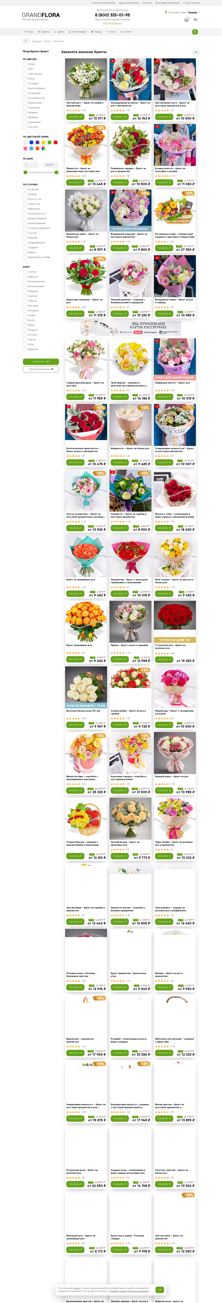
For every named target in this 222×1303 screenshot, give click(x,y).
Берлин (192, 12)
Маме (31, 325)
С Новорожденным (39, 228)
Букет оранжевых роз (79, 645)
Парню (32, 339)
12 (82, 110)
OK (160, 1290)
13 (127, 110)
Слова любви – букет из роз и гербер (128, 712)
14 (127, 456)
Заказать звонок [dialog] (112, 23)
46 (171, 390)
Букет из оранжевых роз (80, 580)
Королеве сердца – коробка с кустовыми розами (129, 778)
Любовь (32, 194)
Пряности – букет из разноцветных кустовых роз (83, 170)
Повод (98, 32)
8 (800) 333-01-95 (112, 15)
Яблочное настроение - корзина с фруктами (174, 1040)
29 (82, 307)
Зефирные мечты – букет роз (172, 383)
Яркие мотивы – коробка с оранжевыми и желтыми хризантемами (82, 778)
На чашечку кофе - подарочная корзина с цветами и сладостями (174, 235)
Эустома (33, 127)
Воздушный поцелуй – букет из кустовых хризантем (129, 235)
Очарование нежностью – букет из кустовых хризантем (174, 450)
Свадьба (33, 247)
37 (127, 653)
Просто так (34, 199)
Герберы (33, 117)
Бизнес (32, 252)
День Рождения (36, 223)
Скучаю (32, 233)
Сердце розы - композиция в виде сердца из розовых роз (128, 1171)
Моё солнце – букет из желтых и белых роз (174, 581)
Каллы (31, 79)
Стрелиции (34, 122)
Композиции (79, 32)
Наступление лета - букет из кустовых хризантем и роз (172, 104)
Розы (30, 32)
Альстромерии (36, 88)
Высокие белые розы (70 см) (83, 711)
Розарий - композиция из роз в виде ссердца (128, 1040)
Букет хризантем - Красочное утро (128, 975)
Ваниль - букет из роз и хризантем (169, 975)
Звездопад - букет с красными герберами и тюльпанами (129, 581)
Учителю (33, 296)
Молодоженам (36, 281)
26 (82, 176)
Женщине (33, 310)
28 (171, 653)
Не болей (33, 189)
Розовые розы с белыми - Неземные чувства (81, 975)
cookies (76, 1288)
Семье (31, 315)
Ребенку (32, 301)
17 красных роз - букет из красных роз (170, 646)
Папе (31, 344)
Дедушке (33, 349)
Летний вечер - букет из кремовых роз (125, 843)
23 (82, 587)
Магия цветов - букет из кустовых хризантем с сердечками (169, 1106)
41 (82, 522)
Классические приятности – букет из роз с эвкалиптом (83, 450)
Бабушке (33, 291)
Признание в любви (39, 257)
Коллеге (32, 335)
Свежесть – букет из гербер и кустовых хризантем (128, 515)
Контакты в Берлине (103, 3)
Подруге (33, 330)
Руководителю (36, 286)
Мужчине (33, 306)
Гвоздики (33, 112)
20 (171, 176)
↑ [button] (205, 1168)
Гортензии (34, 108)
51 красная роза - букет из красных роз (82, 1171)
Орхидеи (33, 83)
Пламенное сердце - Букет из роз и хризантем (128, 170)
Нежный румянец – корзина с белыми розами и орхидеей (128, 301)
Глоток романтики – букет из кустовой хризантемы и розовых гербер (85, 516)
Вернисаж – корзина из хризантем (80, 1040)
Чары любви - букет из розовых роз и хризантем (174, 843)
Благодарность (37, 214)
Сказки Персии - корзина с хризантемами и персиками (82, 843)
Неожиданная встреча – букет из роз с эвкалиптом (130, 104)
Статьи (127, 32)
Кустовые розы (36, 98)
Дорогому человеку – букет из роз (84, 301)
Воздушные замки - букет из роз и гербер (174, 301)
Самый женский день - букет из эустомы (85, 384)
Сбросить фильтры (39, 369)
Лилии (31, 64)
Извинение (34, 209)
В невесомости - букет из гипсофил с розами (170, 170)
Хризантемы (35, 103)
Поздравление (36, 243)
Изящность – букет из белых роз (130, 448)
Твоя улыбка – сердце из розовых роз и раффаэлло (170, 909)
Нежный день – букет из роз (171, 776)
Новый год (34, 204)
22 (127, 242)
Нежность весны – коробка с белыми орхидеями (128, 909)
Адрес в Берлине (129, 3)
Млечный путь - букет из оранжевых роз (80, 1237)
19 (127, 915)
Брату (31, 320)
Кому (113, 32)
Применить (39, 362)
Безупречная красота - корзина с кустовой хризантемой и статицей (130, 1106)
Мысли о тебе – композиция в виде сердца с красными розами (174, 515)
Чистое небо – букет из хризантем (169, 1237)
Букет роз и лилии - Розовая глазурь (127, 1237)
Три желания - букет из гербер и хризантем (85, 909)
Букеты (45, 32)
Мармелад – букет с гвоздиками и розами (174, 712)
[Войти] (195, 20)
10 (127, 981)
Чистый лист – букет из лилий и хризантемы (84, 104)
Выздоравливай (37, 218)
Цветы (60, 32)
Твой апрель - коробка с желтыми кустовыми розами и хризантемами (128, 385)
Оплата (147, 3)
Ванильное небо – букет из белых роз (82, 235)
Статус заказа (191, 3)
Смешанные (35, 74)
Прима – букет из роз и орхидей (129, 645)
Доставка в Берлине (168, 3)
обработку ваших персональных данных (129, 1291)
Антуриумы (34, 93)
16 (82, 390)
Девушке (33, 277)
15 (82, 242)
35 (82, 1112)
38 (82, 718)
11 (127, 176)
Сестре (32, 272)
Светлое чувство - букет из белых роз (171, 1171)
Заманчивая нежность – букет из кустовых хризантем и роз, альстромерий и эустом (86, 1106)
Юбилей (32, 238)
